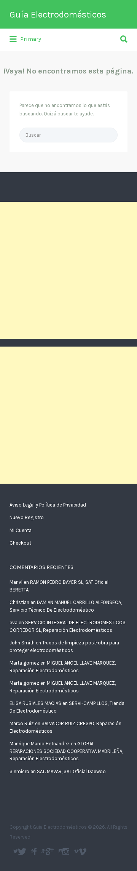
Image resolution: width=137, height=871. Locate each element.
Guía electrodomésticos (35, 851)
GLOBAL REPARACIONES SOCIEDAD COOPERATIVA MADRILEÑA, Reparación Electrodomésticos (66, 751)
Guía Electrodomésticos (58, 14)
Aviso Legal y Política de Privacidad (48, 505)
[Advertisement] (68, 270)
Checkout (20, 543)
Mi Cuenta (21, 530)
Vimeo (82, 851)
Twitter (22, 851)
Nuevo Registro (27, 517)
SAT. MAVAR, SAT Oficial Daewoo (71, 771)
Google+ (50, 851)
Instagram (65, 851)
